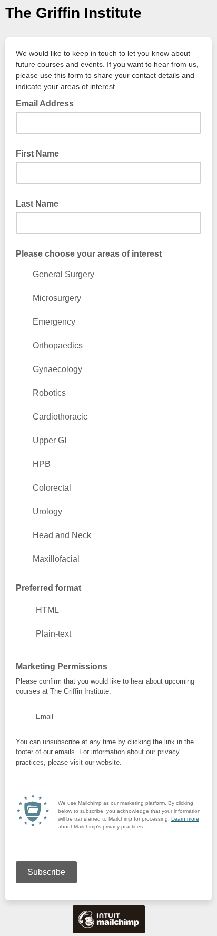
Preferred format (48, 587)
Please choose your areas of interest (89, 253)
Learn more (185, 819)
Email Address (48, 103)
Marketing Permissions (61, 666)
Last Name (37, 203)
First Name (37, 153)
